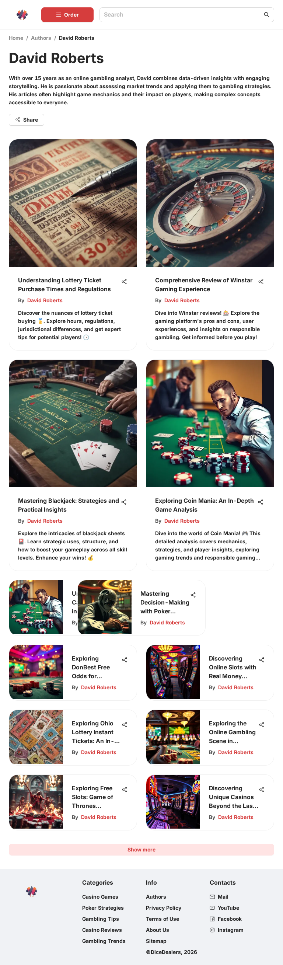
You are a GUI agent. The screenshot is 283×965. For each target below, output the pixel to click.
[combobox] (183, 15)
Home (16, 38)
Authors (41, 38)
